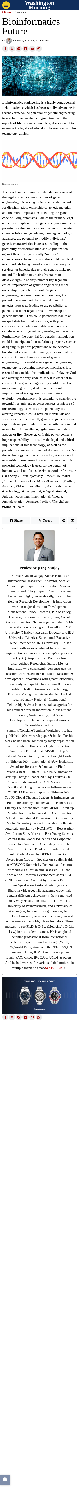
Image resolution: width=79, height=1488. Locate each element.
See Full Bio (54, 968)
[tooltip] (5, 49)
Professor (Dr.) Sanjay (24, 40)
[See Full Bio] (65, 967)
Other (7, 12)
